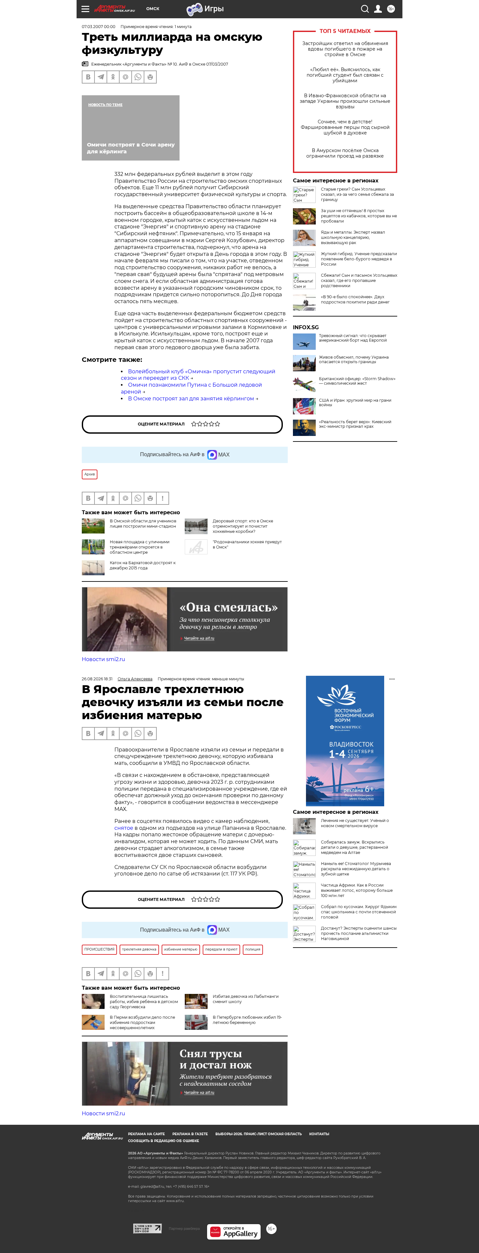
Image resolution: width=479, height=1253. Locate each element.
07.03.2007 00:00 (98, 26)
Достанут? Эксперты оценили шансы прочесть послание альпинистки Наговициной (359, 933)
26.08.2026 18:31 (97, 678)
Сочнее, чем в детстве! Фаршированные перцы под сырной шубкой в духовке (345, 127)
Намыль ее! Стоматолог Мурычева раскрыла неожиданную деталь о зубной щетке (356, 868)
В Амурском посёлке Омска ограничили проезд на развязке (345, 153)
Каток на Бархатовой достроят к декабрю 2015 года (143, 565)
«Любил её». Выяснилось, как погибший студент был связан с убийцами (345, 75)
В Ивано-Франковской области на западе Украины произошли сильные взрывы (345, 101)
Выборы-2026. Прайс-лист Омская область (258, 1134)
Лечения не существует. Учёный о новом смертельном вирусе (355, 823)
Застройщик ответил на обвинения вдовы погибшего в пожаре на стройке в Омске (345, 49)
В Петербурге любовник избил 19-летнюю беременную (247, 1020)
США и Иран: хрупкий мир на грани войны (355, 402)
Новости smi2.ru (103, 659)
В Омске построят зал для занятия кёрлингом (191, 398)
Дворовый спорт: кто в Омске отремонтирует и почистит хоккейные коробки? (243, 526)
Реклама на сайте (146, 1134)
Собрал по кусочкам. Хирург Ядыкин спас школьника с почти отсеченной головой (359, 912)
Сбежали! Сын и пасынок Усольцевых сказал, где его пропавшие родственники (359, 280)
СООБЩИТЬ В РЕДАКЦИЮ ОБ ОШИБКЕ (163, 1141)
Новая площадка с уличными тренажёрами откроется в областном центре (139, 547)
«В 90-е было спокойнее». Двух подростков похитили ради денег (355, 299)
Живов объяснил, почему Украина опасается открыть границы (354, 359)
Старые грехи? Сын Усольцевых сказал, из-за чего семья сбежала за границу (357, 194)
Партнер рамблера (184, 1228)
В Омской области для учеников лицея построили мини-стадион (143, 523)
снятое (124, 828)
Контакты (319, 1134)
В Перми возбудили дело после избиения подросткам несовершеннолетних (142, 1022)
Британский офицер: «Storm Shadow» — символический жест (357, 381)
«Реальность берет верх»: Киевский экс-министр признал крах (355, 424)
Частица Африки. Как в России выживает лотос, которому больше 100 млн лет (357, 890)
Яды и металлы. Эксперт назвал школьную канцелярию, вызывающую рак (353, 237)
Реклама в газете (190, 1134)
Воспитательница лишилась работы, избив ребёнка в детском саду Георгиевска (144, 1001)
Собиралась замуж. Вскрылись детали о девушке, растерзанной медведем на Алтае (354, 847)
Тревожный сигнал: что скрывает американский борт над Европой (353, 338)
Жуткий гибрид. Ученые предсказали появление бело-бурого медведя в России (359, 259)
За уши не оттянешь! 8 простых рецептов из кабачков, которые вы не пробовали (359, 216)
